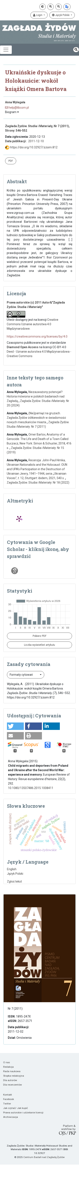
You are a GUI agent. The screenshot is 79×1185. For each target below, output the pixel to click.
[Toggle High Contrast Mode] (42, 7)
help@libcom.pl (18, 107)
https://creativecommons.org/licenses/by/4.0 (37, 336)
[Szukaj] (76, 49)
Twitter (7, 1103)
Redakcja (8, 1066)
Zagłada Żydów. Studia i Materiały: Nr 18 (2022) (38, 482)
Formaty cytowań (21, 674)
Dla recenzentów (12, 1084)
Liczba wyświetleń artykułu (39, 644)
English (11, 869)
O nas (6, 1062)
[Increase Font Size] (50, 7)
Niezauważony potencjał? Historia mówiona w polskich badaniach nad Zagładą (35, 396)
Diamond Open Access (22, 347)
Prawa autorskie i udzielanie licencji (23, 1112)
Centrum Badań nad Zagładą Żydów (44, 1157)
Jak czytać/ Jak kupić (15, 1108)
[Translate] (67, 7)
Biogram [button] (11, 112)
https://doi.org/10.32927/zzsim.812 (33, 147)
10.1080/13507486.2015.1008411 (30, 788)
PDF (10, 160)
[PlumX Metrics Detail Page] (19, 518)
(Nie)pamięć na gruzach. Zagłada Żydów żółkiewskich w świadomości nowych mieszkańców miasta (36, 418)
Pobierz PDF (39, 635)
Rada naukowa (11, 1071)
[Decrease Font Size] (58, 7)
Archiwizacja (10, 1116)
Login (39, 15)
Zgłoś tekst (14, 881)
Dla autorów (10, 1080)
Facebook (8, 1099)
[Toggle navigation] (6, 49)
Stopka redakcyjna (13, 1075)
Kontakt (7, 1094)
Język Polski (62, 15)
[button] (15, 726)
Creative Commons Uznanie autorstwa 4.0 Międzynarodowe (32, 324)
